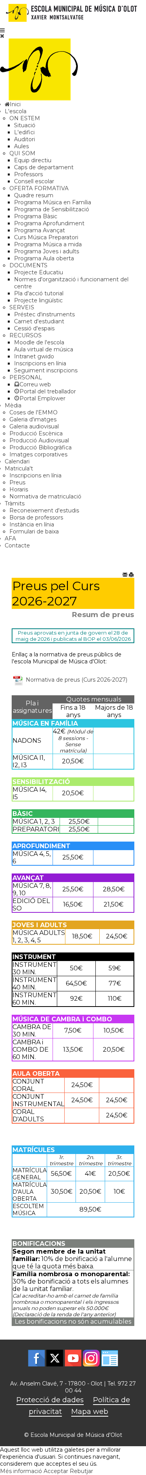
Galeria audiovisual (34, 426)
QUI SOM (22, 153)
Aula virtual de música (43, 349)
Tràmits (15, 503)
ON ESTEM (24, 118)
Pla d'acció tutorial (38, 293)
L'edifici (24, 132)
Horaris (18, 489)
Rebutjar (81, 1471)
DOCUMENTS (28, 265)
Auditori (24, 139)
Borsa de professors (36, 517)
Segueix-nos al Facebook (36, 1358)
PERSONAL (25, 377)
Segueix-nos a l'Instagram (91, 1358)
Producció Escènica (36, 433)
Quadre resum (33, 195)
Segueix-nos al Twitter (54, 1358)
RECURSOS (25, 335)
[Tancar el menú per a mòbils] (2, 35)
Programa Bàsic (35, 216)
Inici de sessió (109, 1358)
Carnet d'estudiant (39, 321)
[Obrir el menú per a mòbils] (2, 30)
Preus (17, 482)
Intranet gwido (34, 356)
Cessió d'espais (34, 328)
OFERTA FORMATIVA (39, 188)
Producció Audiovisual (39, 440)
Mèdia (13, 405)
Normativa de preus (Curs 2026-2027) (75, 679)
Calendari (17, 461)
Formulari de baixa (34, 531)
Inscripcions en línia (40, 363)
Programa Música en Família (52, 202)
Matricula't (19, 468)
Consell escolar (34, 181)
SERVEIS (21, 307)
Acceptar (56, 1471)
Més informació (21, 1471)
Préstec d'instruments (44, 314)
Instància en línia (31, 524)
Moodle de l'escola (39, 342)
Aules (21, 146)
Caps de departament (44, 167)
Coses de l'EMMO (33, 412)
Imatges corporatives (38, 454)
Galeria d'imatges (32, 419)
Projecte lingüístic (38, 300)
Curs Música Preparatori (46, 237)
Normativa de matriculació (45, 496)
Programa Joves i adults (46, 251)
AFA (10, 538)
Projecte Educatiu (38, 272)
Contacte (17, 545)
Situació (24, 125)
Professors (28, 174)
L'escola (15, 111)
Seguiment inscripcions (45, 370)
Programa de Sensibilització (51, 209)
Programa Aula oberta (44, 258)
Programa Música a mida (48, 244)
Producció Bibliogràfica (40, 447)
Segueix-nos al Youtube (73, 1358)
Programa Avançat (39, 230)
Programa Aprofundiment (49, 223)
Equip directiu (32, 160)
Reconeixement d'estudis (44, 510)
